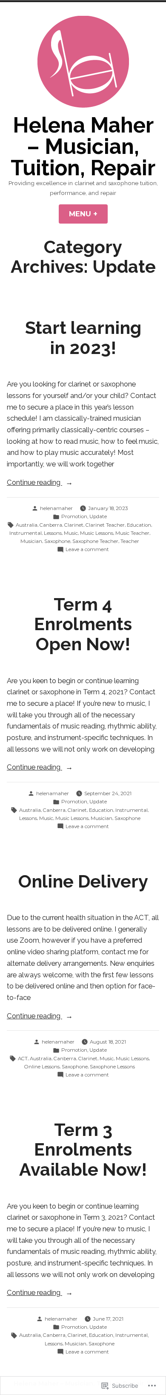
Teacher (129, 541)
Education (139, 525)
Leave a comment (87, 550)
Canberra (51, 525)
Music (71, 533)
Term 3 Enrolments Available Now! (83, 1149)
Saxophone (57, 541)
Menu (88, 213)
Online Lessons (42, 1067)
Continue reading (34, 483)
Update (98, 516)
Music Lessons (96, 533)
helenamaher (56, 508)
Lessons (53, 533)
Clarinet (73, 525)
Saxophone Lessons (112, 1067)
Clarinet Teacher (105, 525)
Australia (26, 525)
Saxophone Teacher (95, 541)
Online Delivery (83, 881)
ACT (23, 1059)
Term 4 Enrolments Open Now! (83, 624)
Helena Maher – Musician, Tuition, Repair (83, 146)
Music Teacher (132, 533)
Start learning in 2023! (83, 337)
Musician (31, 541)
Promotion (74, 516)
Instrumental (25, 533)
